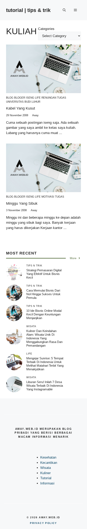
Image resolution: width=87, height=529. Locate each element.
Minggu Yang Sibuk (21, 203)
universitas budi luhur (23, 101)
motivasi (47, 196)
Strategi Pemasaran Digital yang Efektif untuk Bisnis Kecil (44, 273)
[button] (64, 10)
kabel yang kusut (20, 108)
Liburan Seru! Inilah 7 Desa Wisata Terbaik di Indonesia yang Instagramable (44, 385)
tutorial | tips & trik (28, 10)
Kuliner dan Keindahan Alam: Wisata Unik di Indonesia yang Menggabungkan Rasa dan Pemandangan (44, 338)
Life (38, 97)
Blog (9, 97)
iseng (30, 97)
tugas (61, 97)
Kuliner (45, 473)
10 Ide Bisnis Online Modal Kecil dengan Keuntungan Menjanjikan (44, 314)
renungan (48, 97)
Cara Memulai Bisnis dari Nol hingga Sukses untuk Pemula (43, 294)
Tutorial (45, 478)
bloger (19, 97)
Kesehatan (48, 457)
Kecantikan (48, 463)
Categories (46, 29)
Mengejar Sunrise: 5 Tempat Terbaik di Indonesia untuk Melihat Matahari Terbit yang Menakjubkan (45, 364)
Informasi (47, 483)
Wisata (45, 468)
